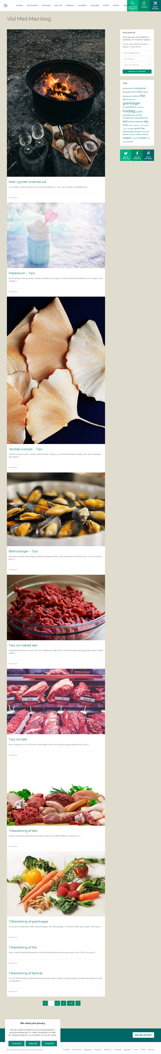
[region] (32, 1034)
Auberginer (139, 88)
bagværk (127, 92)
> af (70, 1003)
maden (130, 125)
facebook (127, 96)
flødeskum (132, 99)
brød (133, 92)
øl (132, 141)
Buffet (143, 1050)
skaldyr (145, 134)
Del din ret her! (143, 1035)
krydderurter (128, 118)
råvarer (126, 134)
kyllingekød (139, 118)
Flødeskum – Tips (22, 273)
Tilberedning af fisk (23, 947)
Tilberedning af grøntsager (28, 921)
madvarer (136, 125)
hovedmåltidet (129, 107)
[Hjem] (5, 5)
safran (139, 134)
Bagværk (127, 1050)
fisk (142, 96)
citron (139, 91)
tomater (142, 137)
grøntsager (131, 103)
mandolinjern (144, 125)
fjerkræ (126, 99)
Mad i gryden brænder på (27, 182)
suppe (127, 137)
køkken (131, 121)
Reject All (33, 1044)
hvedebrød (140, 107)
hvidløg (129, 111)
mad (125, 125)
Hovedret (117, 1050)
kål (146, 118)
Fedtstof (136, 96)
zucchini (126, 141)
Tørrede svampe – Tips (25, 449)
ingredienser (128, 115)
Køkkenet (139, 121)
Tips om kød (18, 739)
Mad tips (97, 1050)
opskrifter (139, 128)
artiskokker (128, 88)
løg (146, 121)
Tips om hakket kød (23, 645)
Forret (135, 1050)
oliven (130, 128)
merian (125, 128)
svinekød (134, 138)
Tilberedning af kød (23, 831)
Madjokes (88, 1050)
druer (145, 92)
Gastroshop (77, 1050)
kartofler (138, 115)
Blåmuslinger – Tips (23, 551)
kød (125, 121)
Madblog (107, 1050)
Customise (16, 1044)
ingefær (139, 111)
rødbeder (132, 134)
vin (148, 138)
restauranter (146, 132)
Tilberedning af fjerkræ (25, 973)
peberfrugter (128, 131)
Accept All (49, 1044)
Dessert (151, 1050)
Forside (66, 1050)
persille (138, 131)
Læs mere (13, 198)
